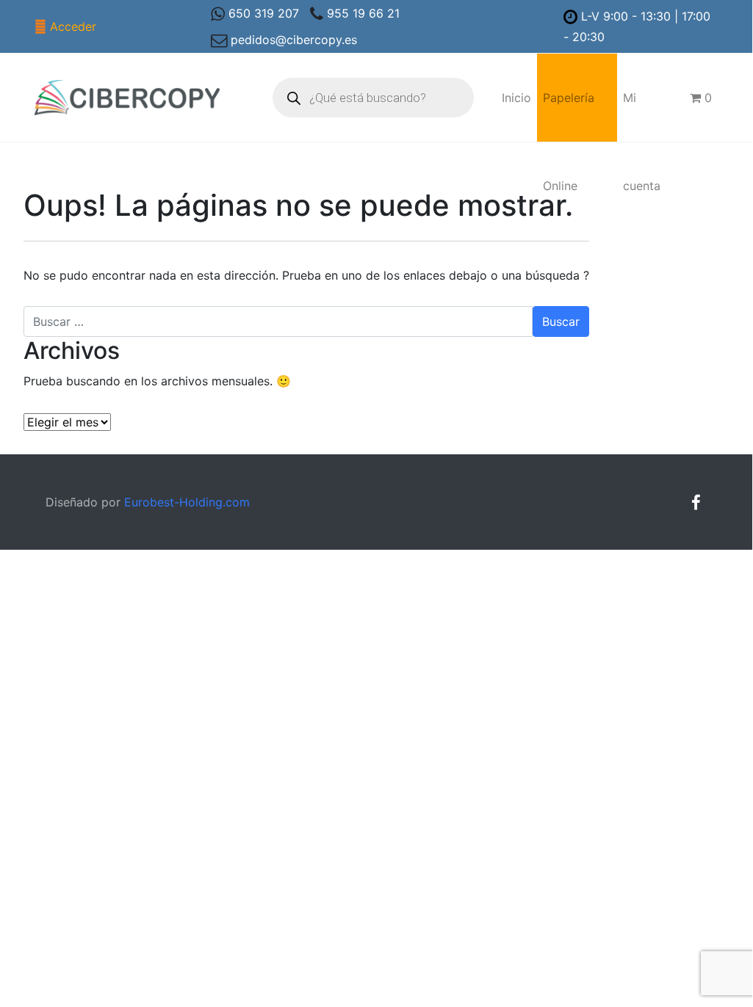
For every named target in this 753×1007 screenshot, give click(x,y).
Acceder (73, 26)
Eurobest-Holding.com (187, 502)
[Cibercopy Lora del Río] (127, 98)
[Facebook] (696, 502)
